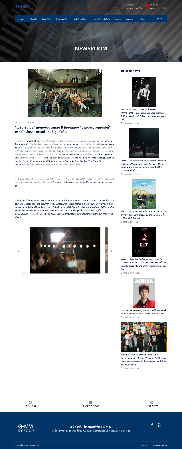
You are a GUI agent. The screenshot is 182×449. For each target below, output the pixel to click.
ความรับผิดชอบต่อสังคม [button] (101, 19)
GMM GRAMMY (160, 445)
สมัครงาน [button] (129, 19)
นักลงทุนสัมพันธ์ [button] (62, 19)
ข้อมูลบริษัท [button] (46, 19)
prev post (30, 406)
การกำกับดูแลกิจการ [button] (80, 19)
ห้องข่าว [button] (118, 19)
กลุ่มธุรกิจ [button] (33, 19)
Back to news (91, 406)
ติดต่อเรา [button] (141, 19)
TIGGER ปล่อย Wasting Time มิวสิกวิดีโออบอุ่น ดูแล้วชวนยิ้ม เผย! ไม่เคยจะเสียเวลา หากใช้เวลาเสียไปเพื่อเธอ (144, 312)
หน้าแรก (21, 19)
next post (152, 406)
